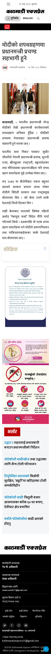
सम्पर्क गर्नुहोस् (8, 617)
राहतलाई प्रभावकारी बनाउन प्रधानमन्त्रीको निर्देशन (21, 445)
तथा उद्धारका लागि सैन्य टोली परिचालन (25, 462)
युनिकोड (15, 18)
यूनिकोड (38, 617)
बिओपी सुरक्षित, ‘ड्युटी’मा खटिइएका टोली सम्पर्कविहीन (25, 480)
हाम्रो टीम (8, 611)
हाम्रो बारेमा (23, 611)
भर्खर (12, 432)
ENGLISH (28, 18)
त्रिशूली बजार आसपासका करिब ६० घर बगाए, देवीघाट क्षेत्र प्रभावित (23, 502)
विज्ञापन (23, 617)
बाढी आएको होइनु (23, 521)
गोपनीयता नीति (38, 611)
